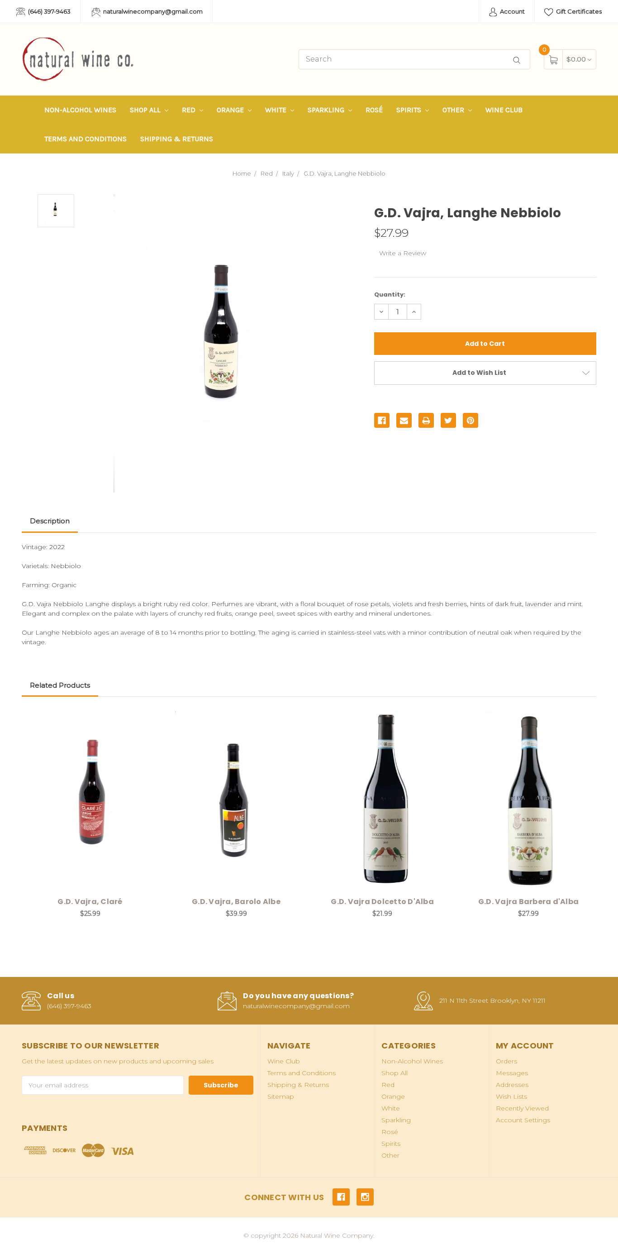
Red (189, 109)
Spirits (409, 109)
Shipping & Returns (176, 138)
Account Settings (523, 1120)
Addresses (512, 1085)
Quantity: (389, 294)
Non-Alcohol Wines (80, 109)
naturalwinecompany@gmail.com (152, 11)
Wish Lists (511, 1096)
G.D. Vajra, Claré (89, 901)
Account (512, 11)
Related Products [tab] (60, 685)
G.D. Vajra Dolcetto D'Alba (382, 901)
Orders (506, 1061)
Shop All (146, 109)
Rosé (374, 109)
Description (50, 521)
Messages (512, 1073)
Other (454, 109)
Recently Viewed (522, 1108)
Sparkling (327, 109)
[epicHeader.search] (516, 60)
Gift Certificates (578, 11)
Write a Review (402, 253)
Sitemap (280, 1096)
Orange (231, 109)
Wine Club (504, 109)
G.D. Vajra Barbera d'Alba (528, 901)
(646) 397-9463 (49, 11)
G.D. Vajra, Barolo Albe (236, 901)
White (276, 109)
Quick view (145, 720)
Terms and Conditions (85, 138)
